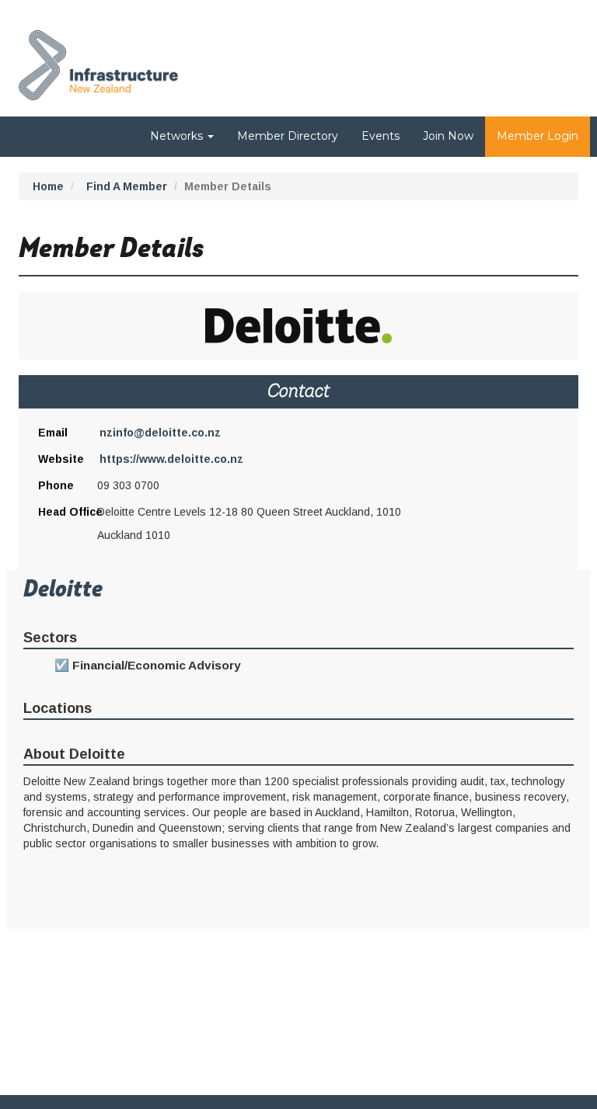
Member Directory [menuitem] (287, 136)
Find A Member (126, 186)
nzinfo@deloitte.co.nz (160, 432)
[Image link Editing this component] (98, 61)
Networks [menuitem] (178, 136)
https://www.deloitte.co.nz (171, 459)
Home (48, 186)
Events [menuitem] (380, 136)
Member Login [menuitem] (537, 136)
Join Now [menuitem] (448, 136)
